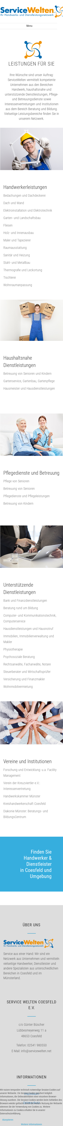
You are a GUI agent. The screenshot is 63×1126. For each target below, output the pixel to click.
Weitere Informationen (31, 1124)
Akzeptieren (7, 1119)
